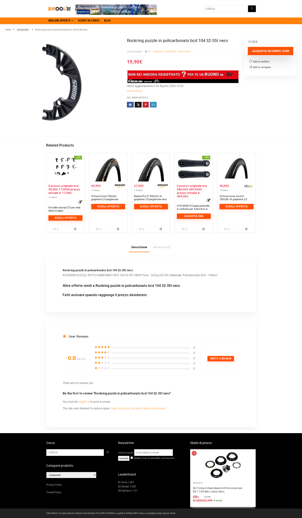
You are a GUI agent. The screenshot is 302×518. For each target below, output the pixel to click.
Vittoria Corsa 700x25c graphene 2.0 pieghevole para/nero (104, 199)
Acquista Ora (193, 216)
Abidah (125, 486)
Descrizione (139, 247)
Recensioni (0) (162, 247)
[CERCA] (252, 8)
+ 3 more (95, 190)
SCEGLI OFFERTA (65, 217)
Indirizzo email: (126, 452)
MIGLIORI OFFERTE (59, 20)
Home (8, 29)
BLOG (107, 20)
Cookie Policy (53, 492)
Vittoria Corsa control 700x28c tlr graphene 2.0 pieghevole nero (233, 199)
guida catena (171, 51)
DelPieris (126, 490)
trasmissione (184, 51)
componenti (22, 29)
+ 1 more (52, 197)
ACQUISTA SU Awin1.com (270, 51)
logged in (84, 401)
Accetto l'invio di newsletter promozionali (153, 458)
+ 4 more (224, 190)
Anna (124, 482)
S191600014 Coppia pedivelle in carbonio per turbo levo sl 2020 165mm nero (193, 209)
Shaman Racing (134, 91)
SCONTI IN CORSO (88, 20)
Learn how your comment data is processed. (138, 408)
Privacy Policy (54, 484)
